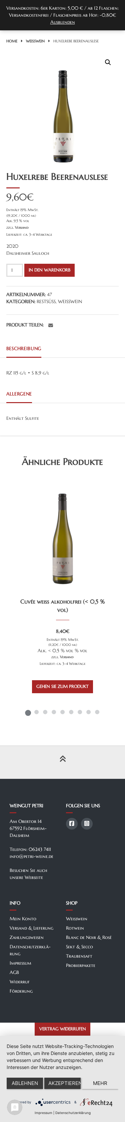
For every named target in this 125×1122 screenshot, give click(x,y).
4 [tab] (54, 712)
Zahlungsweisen (27, 937)
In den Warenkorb (49, 270)
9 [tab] (97, 712)
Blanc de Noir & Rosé (89, 937)
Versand (22, 227)
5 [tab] (62, 712)
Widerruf (20, 982)
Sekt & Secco (79, 947)
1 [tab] (28, 712)
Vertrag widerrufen (62, 1029)
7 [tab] (80, 712)
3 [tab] (45, 712)
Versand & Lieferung (31, 928)
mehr (100, 1083)
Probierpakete (80, 965)
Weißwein (35, 41)
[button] (108, 62)
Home (11, 41)
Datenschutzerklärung (73, 1113)
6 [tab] (71, 712)
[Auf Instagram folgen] (87, 824)
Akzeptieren (64, 1083)
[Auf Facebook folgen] (72, 824)
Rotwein (75, 928)
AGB (14, 972)
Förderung (21, 991)
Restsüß (46, 301)
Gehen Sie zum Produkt (62, 686)
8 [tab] (88, 712)
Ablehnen (25, 1083)
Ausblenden (62, 22)
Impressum (20, 963)
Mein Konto (23, 919)
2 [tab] (36, 712)
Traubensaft (79, 956)
